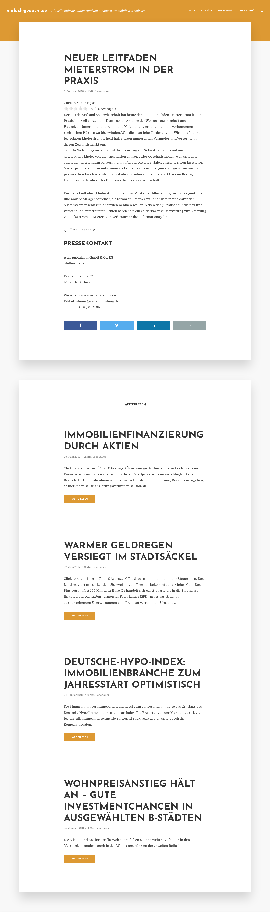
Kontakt (206, 11)
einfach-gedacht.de (27, 11)
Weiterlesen (80, 499)
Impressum (225, 11)
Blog (192, 11)
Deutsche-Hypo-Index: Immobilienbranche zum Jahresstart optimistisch (132, 674)
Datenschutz (246, 11)
